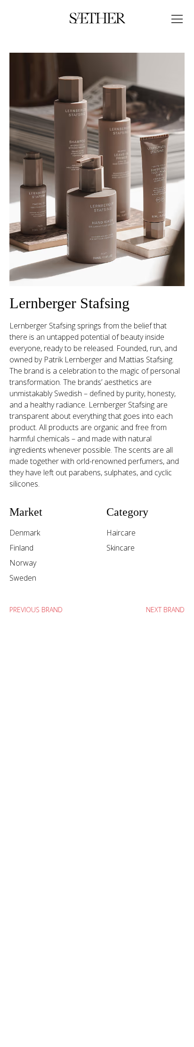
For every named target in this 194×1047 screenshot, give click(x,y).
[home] (95, 19)
